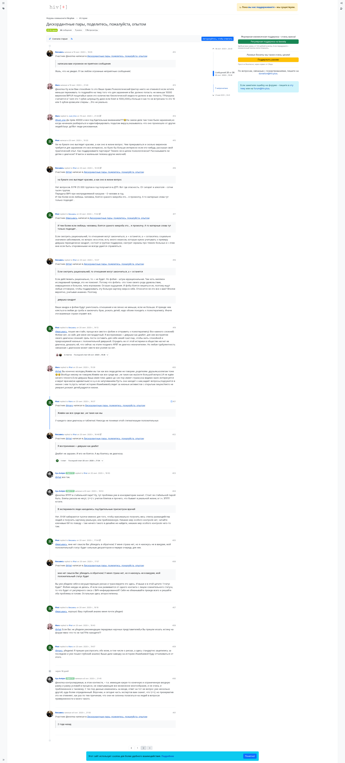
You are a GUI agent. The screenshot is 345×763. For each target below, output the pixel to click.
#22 (174, 434)
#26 (174, 561)
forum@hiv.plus (261, 88)
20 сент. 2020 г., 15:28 (85, 367)
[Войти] (341, 3)
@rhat (69, 172)
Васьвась (59, 52)
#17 (174, 214)
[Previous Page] (131, 748)
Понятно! (250, 756)
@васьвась (71, 218)
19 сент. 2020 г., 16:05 (82, 52)
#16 (174, 168)
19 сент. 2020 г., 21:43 (89, 116)
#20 (174, 367)
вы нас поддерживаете (261, 7)
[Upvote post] (159, 77)
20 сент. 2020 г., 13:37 (89, 260)
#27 (174, 607)
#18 (174, 260)
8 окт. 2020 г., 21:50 (82, 712)
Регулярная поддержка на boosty (268, 41)
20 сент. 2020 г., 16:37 (85, 401)
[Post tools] (173, 77)
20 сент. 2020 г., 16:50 (100, 473)
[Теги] (3, 8)
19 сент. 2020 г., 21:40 (78, 85)
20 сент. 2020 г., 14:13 (88, 327)
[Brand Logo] (58, 7)
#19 (174, 327)
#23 (174, 473)
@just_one (60, 120)
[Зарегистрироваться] (341, 8)
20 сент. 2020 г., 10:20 (78, 140)
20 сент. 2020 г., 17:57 (89, 561)
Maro (57, 85)
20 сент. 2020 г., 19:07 (85, 646)
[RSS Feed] (72, 39)
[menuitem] (341, 3)
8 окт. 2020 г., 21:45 (92, 678)
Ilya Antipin (60, 473)
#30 (174, 678)
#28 (174, 625)
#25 (174, 540)
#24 (174, 491)
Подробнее (167, 756)
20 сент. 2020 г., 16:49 (89, 434)
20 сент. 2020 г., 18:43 (85, 625)
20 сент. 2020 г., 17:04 (89, 540)
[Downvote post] (168, 77)
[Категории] (3, 3)
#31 (174, 712)
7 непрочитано (221, 88)
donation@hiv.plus (268, 73)
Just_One (73, 116)
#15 (174, 140)
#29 (174, 646)
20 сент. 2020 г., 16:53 (93, 491)
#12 (174, 52)
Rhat (57, 140)
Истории (53, 30)
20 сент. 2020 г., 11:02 (88, 214)
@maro (69, 405)
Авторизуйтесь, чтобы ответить (217, 39)
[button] (3, 760)
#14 (174, 116)
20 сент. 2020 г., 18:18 (88, 607)
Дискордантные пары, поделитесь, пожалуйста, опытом (117, 56)
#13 (174, 85)
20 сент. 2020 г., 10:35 (89, 168)
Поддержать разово (268, 59)
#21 (174, 401)
